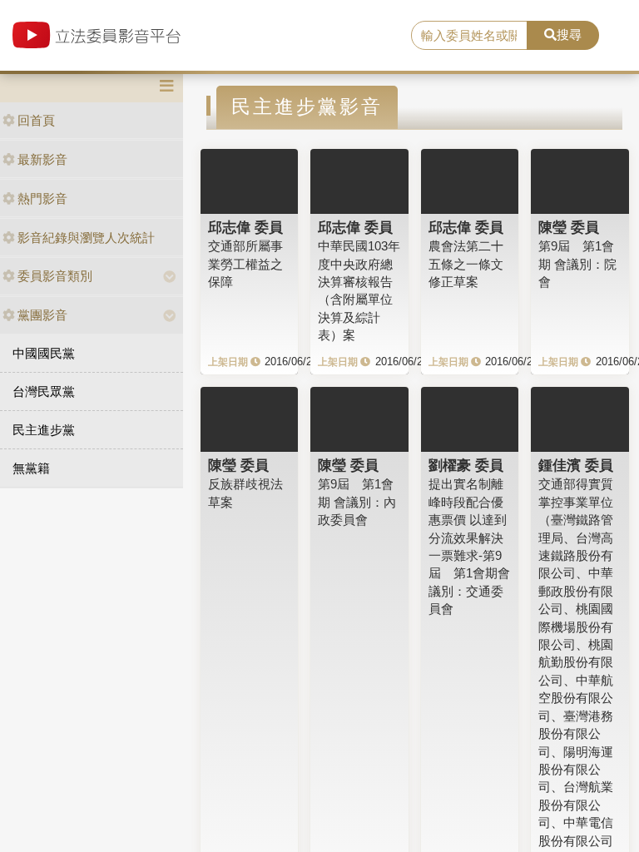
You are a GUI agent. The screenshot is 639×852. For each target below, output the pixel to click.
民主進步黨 (43, 430)
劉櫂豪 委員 (465, 465)
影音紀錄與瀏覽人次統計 (86, 237)
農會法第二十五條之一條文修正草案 (465, 264)
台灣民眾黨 (43, 391)
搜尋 (569, 34)
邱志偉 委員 (245, 227)
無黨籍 (31, 468)
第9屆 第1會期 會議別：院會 (577, 264)
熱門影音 (42, 198)
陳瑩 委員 (568, 227)
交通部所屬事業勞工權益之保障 (245, 264)
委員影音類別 (54, 276)
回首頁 (36, 120)
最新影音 (42, 159)
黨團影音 (42, 315)
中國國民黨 (43, 353)
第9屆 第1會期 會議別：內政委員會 (357, 502)
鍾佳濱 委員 (575, 465)
